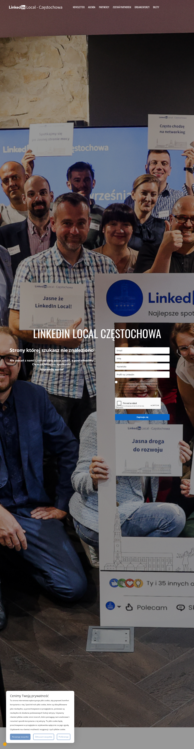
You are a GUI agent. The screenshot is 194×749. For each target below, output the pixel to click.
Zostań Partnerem (122, 7)
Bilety (156, 7)
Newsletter (79, 7)
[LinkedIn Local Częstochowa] (35, 7)
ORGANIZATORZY (142, 7)
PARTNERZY (104, 7)
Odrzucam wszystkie (43, 737)
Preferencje (64, 737)
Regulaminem (143, 382)
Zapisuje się (142, 417)
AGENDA (91, 7)
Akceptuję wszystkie (20, 737)
